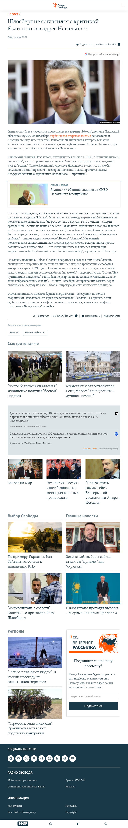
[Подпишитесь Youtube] (34, 758)
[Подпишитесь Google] (11, 758)
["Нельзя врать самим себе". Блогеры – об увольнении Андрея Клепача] (103, 469)
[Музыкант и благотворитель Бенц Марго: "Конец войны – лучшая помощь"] (93, 366)
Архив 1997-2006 (75, 780)
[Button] (84, 45)
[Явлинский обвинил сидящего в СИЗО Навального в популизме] (29, 194)
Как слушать (15, 806)
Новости (14, 14)
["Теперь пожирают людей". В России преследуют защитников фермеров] (35, 652)
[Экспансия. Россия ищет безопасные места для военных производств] (63, 469)
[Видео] (78, 824)
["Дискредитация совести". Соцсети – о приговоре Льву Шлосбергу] (35, 588)
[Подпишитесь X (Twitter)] (26, 758)
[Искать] (105, 824)
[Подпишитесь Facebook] (18, 758)
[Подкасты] (65, 758)
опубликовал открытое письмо (70, 136)
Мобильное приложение (22, 780)
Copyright (71, 812)
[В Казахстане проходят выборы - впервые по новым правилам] (93, 588)
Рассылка (71, 806)
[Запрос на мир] (25, 469)
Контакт (70, 786)
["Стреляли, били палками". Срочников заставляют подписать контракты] (35, 704)
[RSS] (57, 758)
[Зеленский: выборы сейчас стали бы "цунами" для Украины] (93, 537)
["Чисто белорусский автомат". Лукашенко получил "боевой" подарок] (35, 366)
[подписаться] (72, 758)
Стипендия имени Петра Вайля (26, 786)
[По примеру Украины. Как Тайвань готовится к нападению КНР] (35, 537)
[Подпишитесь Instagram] (49, 758)
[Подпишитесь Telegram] (41, 758)
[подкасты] (51, 824)
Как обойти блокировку (22, 812)
